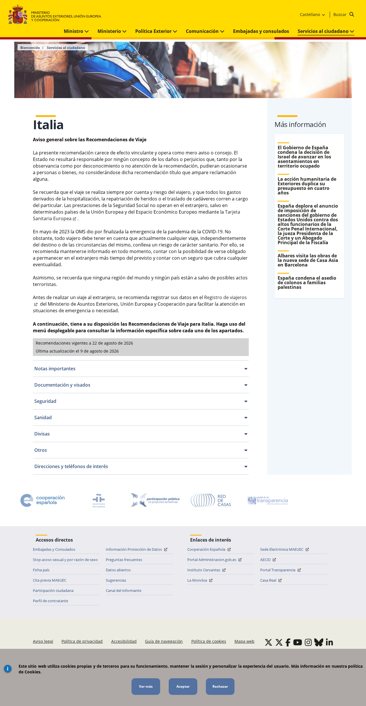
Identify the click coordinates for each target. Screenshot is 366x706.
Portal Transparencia (278, 569)
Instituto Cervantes (204, 569)
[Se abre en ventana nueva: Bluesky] (318, 642)
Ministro (74, 31)
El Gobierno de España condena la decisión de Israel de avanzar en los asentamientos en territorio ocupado (304, 156)
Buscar (340, 14)
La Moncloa (197, 580)
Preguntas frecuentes (124, 559)
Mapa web (244, 641)
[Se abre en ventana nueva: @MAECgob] (268, 642)
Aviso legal (43, 641)
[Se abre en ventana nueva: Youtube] (297, 642)
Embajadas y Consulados (54, 549)
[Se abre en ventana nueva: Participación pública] (155, 500)
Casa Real (268, 580)
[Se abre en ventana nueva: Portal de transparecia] (267, 500)
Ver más (146, 686)
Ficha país (41, 569)
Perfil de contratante (50, 600)
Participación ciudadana (53, 590)
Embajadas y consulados (261, 31)
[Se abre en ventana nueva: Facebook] (288, 642)
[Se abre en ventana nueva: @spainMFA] (279, 642)
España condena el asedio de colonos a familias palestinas (307, 282)
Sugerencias (116, 580)
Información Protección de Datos (134, 549)
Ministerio (110, 31)
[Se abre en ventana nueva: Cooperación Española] (42, 500)
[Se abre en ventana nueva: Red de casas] (211, 500)
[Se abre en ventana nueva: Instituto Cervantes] (98, 500)
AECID (265, 559)
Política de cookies (208, 641)
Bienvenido (30, 47)
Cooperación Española (206, 549)
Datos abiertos (118, 569)
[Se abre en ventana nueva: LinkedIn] (329, 642)
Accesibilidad (124, 641)
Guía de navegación (164, 641)
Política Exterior (154, 31)
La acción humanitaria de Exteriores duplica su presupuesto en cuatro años (307, 186)
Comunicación (203, 31)
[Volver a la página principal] (57, 14)
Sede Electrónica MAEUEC (282, 549)
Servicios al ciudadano (324, 31)
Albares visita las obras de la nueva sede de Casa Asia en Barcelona (308, 260)
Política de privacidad (82, 641)
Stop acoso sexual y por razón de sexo (65, 559)
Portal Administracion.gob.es (212, 559)
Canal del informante (123, 590)
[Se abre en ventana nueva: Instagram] (308, 642)
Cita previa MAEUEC (49, 580)
